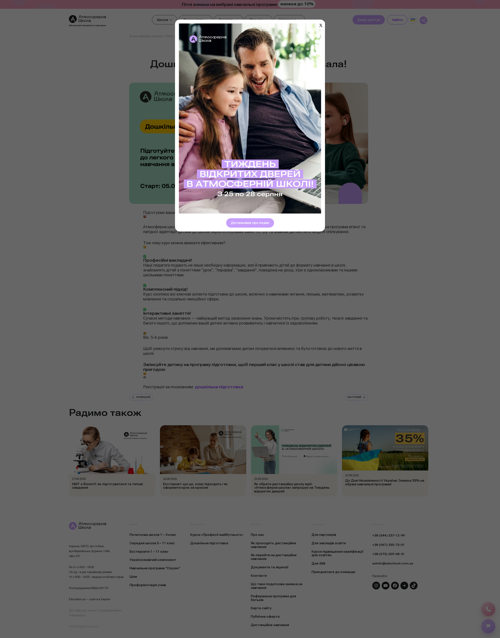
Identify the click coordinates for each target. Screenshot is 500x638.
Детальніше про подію (250, 223)
